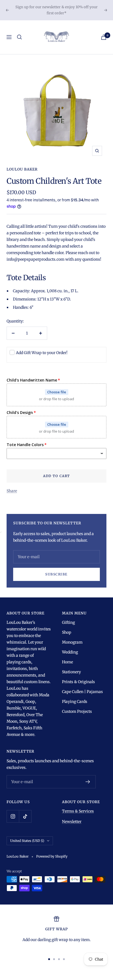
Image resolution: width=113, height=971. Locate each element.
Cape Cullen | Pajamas (82, 691)
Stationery (71, 671)
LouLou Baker (22, 169)
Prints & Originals (78, 681)
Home (67, 662)
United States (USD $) (27, 841)
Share (12, 490)
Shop (66, 632)
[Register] (88, 782)
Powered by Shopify (51, 856)
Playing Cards (74, 701)
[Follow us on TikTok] (25, 816)
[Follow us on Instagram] (13, 816)
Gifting (68, 622)
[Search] (19, 37)
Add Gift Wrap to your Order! (41, 352)
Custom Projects (77, 711)
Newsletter (71, 821)
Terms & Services (78, 811)
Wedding (70, 652)
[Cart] (103, 37)
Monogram (72, 642)
